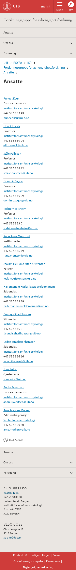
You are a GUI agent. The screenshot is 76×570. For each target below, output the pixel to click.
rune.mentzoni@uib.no (17, 255)
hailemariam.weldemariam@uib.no (25, 306)
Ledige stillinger (40, 555)
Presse (56, 555)
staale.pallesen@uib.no (18, 173)
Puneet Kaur (11, 98)
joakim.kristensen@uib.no (19, 278)
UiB (5, 63)
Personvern (53, 561)
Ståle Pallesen (12, 153)
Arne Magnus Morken (16, 410)
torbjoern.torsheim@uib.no (20, 228)
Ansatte (8, 32)
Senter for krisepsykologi (19, 420)
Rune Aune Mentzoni (16, 236)
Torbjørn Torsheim (14, 208)
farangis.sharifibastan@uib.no (22, 333)
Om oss (8, 43)
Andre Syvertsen (13, 387)
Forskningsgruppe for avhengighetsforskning (38, 20)
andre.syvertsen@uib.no (18, 402)
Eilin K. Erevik (11, 126)
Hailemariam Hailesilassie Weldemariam (29, 286)
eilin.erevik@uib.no (15, 145)
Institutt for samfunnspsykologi (23, 108)
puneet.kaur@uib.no (16, 118)
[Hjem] (7, 6)
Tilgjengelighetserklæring (38, 567)
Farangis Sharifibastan (17, 314)
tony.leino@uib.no (14, 379)
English (46, 6)
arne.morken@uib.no (16, 429)
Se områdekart (12, 537)
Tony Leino (10, 369)
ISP (29, 63)
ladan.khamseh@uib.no (18, 361)
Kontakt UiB (20, 555)
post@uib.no (11, 493)
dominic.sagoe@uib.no (17, 200)
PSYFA (17, 63)
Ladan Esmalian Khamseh (19, 341)
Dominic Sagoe (13, 181)
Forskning (9, 53)
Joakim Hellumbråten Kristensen (24, 264)
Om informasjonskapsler (28, 561)
